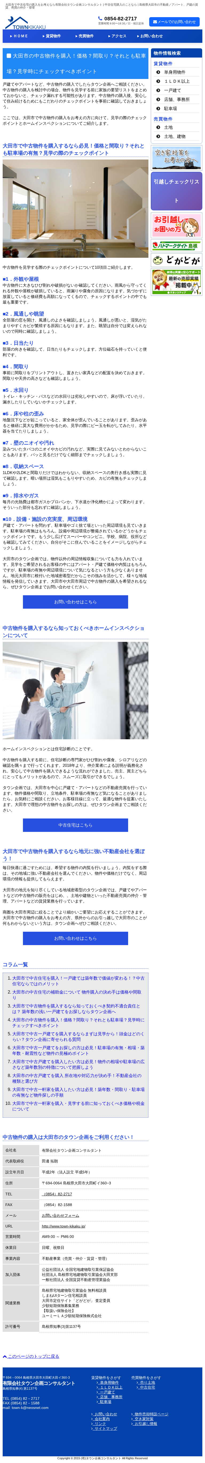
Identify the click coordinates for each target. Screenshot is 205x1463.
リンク (99, 1424)
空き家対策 (143, 1419)
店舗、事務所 (177, 99)
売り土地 (146, 1383)
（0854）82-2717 (57, 1194)
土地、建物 (175, 136)
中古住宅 (146, 1387)
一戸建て (172, 90)
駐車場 (170, 108)
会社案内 (101, 1419)
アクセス (117, 36)
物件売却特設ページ (150, 1414)
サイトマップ (105, 1429)
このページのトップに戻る (33, 1356)
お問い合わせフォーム (60, 1215)
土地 (168, 127)
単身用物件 (175, 72)
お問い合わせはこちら (75, 602)
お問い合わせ (150, 36)
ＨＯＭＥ (19, 36)
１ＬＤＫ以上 (177, 81)
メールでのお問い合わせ (176, 22)
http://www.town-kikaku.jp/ (63, 1226)
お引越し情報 (145, 1424)
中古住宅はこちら (75, 825)
